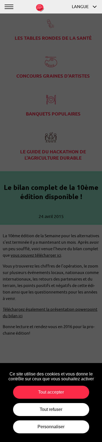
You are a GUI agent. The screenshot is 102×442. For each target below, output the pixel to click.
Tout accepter (51, 392)
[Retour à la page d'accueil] (40, 7)
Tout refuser (51, 409)
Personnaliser (51, 426)
